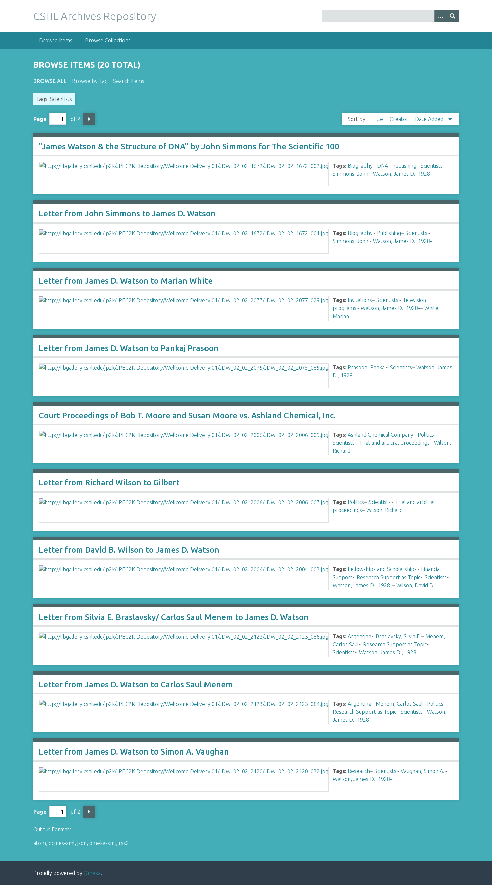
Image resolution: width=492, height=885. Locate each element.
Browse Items (55, 40)
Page (40, 119)
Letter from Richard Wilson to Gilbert (109, 482)
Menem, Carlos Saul (399, 704)
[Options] (440, 16)
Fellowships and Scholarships (382, 569)
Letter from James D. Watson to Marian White (126, 280)
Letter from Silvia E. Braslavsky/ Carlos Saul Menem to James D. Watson (174, 617)
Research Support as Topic (388, 577)
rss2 (124, 843)
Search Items (128, 81)
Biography (360, 166)
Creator (400, 119)
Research (359, 771)
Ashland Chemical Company (380, 435)
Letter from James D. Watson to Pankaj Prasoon (129, 348)
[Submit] (452, 16)
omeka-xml (102, 843)
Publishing (404, 166)
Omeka (92, 873)
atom (39, 843)
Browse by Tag (90, 81)
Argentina (359, 636)
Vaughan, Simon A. (422, 771)
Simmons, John (350, 174)
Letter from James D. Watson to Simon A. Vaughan (134, 751)
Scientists (432, 166)
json (82, 843)
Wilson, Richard (384, 510)
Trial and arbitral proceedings (394, 443)
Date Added (430, 119)
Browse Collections (108, 40)
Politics (426, 435)
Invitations (360, 300)
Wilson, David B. (415, 585)
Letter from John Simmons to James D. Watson (127, 213)
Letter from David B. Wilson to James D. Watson (129, 549)
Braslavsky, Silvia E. (398, 636)
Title (378, 119)
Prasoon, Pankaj (367, 367)
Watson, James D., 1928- (402, 174)
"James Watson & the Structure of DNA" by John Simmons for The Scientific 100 (189, 146)
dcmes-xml (62, 843)
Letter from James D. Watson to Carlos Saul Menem (136, 684)
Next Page (89, 119)
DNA (382, 166)
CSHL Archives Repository (94, 16)
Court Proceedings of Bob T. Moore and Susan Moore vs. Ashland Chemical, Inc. (187, 415)
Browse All (50, 81)
